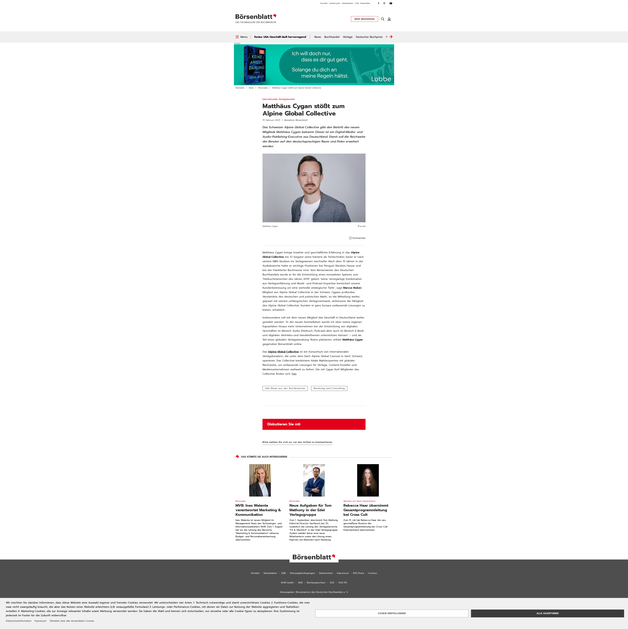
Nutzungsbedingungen (302, 573)
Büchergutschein (316, 582)
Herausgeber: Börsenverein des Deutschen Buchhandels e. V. (314, 592)
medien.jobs (334, 3)
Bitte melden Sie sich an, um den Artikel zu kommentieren (297, 442)
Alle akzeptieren (548, 613)
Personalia (263, 87)
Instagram (384, 3)
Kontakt (324, 3)
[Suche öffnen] (382, 19)
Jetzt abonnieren (364, 18)
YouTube (390, 3)
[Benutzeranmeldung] (389, 19)
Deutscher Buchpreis (369, 37)
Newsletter (365, 3)
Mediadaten (347, 3)
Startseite (240, 87)
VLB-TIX (342, 582)
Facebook (378, 3)
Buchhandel (332, 37)
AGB (283, 573)
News (317, 37)
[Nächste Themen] (390, 37)
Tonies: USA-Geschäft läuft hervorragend (280, 37)
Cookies (372, 573)
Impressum (343, 573)
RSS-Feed (358, 573)
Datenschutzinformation (18, 621)
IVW (357, 3)
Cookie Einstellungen (392, 613)
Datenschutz (326, 573)
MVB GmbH (287, 582)
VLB (332, 582)
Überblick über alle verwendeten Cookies (72, 621)
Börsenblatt (256, 16)
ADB (300, 582)
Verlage (348, 37)
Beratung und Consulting (329, 388)
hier (294, 374)
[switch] (241, 37)
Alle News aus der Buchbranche (285, 388)
